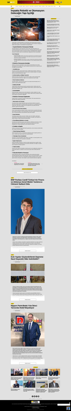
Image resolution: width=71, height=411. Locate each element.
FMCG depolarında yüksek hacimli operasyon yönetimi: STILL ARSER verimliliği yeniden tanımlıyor (53, 52)
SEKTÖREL (43, 6)
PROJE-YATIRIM (31, 6)
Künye (30, 398)
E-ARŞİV (54, 6)
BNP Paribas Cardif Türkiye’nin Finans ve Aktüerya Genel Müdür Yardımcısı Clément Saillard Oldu (53, 21)
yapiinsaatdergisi (17, 16)
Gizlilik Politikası (39, 398)
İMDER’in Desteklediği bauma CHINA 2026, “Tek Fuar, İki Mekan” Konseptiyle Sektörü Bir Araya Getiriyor (53, 59)
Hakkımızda (33, 398)
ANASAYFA (17, 6)
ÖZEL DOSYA (27, 6)
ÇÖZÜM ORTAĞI (36, 6)
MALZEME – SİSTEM (50, 6)
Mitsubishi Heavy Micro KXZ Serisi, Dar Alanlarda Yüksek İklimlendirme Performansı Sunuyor (53, 66)
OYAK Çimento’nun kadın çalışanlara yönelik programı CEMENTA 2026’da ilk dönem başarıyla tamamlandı (53, 40)
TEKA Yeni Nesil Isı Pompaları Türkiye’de (53, 48)
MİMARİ (24, 6)
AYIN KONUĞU (20, 6)
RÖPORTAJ (40, 6)
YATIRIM (46, 6)
